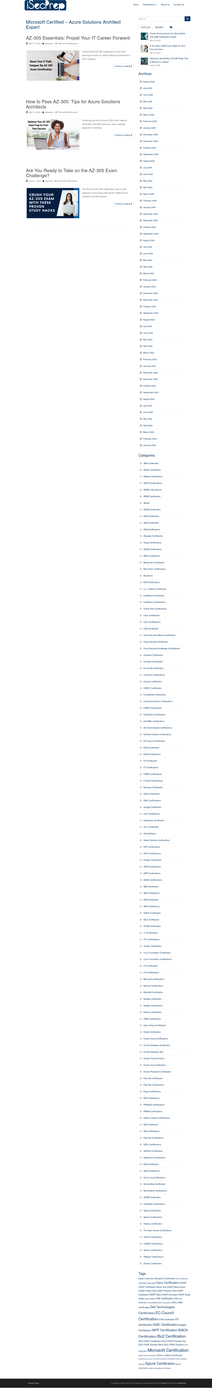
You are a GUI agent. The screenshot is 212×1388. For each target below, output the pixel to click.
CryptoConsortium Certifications (157, 701)
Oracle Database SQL (153, 1051)
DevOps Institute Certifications (157, 734)
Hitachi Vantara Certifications (156, 840)
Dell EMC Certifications (153, 721)
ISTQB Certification (152, 926)
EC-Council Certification (154, 740)
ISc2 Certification (171, 1336)
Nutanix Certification (152, 1012)
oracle (140, 1355)
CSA (176, 1298)
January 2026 (149, 127)
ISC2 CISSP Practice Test (174, 1341)
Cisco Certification (151, 615)
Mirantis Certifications (153, 985)
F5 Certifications (150, 767)
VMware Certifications (153, 1256)
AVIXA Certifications (152, 549)
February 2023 (150, 359)
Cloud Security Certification (155, 641)
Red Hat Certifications (153, 1137)
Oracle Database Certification (156, 1045)
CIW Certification (151, 628)
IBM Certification (150, 886)
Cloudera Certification (153, 655)
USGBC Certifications (153, 1243)
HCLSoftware (149, 833)
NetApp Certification (152, 998)
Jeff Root (49, 180)
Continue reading (123, 66)
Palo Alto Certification (153, 1078)
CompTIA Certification (153, 668)
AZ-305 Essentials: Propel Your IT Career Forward (78, 37)
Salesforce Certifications (154, 1157)
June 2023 (148, 332)
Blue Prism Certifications (154, 569)
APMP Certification (152, 496)
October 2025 (149, 147)
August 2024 (149, 240)
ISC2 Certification (151, 919)
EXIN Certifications (152, 754)
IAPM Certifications (152, 866)
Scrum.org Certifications (154, 1177)
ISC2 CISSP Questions (174, 1344)
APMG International (152, 489)
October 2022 (149, 385)
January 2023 (149, 365)
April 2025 (147, 187)
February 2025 (150, 200)
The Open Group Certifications (157, 1230)
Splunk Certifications (152, 1217)
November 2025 (150, 141)
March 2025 (148, 193)
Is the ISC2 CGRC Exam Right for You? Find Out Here (168, 47)
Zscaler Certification (152, 1263)
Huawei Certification (152, 859)
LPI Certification (150, 965)
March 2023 (148, 352)
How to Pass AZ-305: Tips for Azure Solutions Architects (73, 104)
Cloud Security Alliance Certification (159, 635)
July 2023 (147, 326)
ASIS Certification (151, 516)
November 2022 (150, 379)
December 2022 (150, 372)
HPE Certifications (151, 846)
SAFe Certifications (152, 1144)
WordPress (181, 1383)
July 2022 (147, 405)
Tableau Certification (152, 1223)
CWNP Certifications (152, 707)
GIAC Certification (151, 793)
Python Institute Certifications (156, 1117)
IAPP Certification (165, 1329)
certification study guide (146, 1283)
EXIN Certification (151, 747)
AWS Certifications (151, 555)
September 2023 (150, 312)
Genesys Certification (153, 787)
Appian (146, 502)
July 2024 (147, 246)
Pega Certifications (152, 1091)
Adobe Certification (152, 469)
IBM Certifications (151, 893)
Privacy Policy (33, 1383)
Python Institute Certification (170, 1355)
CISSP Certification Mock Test (152, 1286)
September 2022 (150, 392)
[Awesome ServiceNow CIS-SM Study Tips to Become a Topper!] (144, 61)
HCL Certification (151, 826)
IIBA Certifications (151, 906)
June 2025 (148, 174)
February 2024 (150, 279)
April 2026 (147, 108)
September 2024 (150, 233)
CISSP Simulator (169, 1294)
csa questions (166, 1303)
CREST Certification (152, 688)
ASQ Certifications (151, 529)
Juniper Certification (152, 946)
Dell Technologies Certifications (157, 727)
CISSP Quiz (155, 1294)
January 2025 (149, 207)
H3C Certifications (151, 813)
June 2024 (148, 253)
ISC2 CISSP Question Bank (150, 1344)
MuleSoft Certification (153, 992)
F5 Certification (150, 760)
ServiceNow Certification (154, 1184)
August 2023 (149, 319)
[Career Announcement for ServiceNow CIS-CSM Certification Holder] (144, 36)
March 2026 (148, 114)
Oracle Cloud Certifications (155, 1038)
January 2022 (149, 445)
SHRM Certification (152, 1197)
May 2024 (147, 260)
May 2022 (147, 418)
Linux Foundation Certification (157, 952)
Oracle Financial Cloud (153, 1058)
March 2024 (148, 273)
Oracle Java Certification (154, 1065)
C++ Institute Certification (154, 588)
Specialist (141, 1364)
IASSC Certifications (152, 879)
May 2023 (147, 339)
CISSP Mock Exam (176, 1286)
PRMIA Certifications (152, 1111)
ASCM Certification (152, 509)
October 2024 (149, 227)
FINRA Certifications (152, 774)
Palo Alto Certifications (153, 1084)
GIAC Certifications (152, 800)
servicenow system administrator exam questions (170, 1359)
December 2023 (150, 293)
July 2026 (147, 88)
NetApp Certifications (153, 1005)
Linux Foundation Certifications (157, 959)
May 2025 (147, 180)
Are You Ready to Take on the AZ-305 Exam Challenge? (71, 172)
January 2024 (149, 286)
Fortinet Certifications (153, 780)
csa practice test (155, 1302)
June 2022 (148, 412)
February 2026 (150, 121)
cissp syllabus (150, 1298)
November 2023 (150, 299)
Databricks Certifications (154, 714)
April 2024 (147, 266)
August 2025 (149, 160)
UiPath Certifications (152, 1237)
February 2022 (150, 438)
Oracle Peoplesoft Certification (157, 1071)
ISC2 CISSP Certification (149, 1341)
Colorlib (164, 1383)
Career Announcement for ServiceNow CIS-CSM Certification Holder (167, 35)
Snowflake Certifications (154, 1203)
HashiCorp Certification (154, 820)
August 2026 (149, 81)
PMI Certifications (151, 1098)
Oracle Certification (152, 1031)
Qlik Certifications (151, 1131)
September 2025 (150, 154)
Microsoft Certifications (68, 43)
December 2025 (150, 134)
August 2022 (149, 399)
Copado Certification (152, 681)
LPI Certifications (151, 972)
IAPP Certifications (151, 873)
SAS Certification (151, 1164)
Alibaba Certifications (153, 476)
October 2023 (149, 306)
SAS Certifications (151, 1170)
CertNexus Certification (154, 595)
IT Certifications (150, 932)
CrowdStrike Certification (154, 694)
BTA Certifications (151, 582)
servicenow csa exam (145, 1359)
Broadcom (148, 575)
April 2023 (147, 346)
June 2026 (148, 94)
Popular (145, 27)
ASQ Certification (151, 522)
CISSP (182, 1282)
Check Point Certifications (155, 608)
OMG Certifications (152, 1018)
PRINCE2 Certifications (154, 1104)
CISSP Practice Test (166, 1290)
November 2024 (150, 220)
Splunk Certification (152, 1210)
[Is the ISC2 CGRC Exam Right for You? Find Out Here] (144, 48)
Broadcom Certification (165, 1278)
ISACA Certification (152, 912)
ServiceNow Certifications (155, 1190)
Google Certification (152, 807)
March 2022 (148, 432)
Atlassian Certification (153, 535)
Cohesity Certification (153, 661)
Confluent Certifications (154, 674)
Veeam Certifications (152, 1250)
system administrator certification (160, 1368)
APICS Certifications (152, 483)
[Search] (187, 18)
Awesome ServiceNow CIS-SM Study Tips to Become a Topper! (169, 60)
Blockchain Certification (154, 562)
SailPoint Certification (153, 1150)
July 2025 (147, 167)
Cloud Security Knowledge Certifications (161, 648)
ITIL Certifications (151, 939)
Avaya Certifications (152, 542)
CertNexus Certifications (154, 602)
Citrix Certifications (152, 621)
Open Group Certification (154, 1025)
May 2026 (147, 101)
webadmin (49, 43)
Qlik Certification (150, 1124)
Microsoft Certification (168, 1350)
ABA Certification (151, 463)
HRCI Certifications (152, 853)
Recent (159, 27)
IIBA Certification (151, 899)
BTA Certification (182, 1279)
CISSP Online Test (147, 1290)
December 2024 (150, 213)
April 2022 (147, 425)
